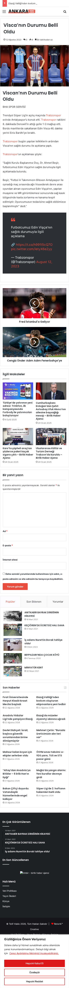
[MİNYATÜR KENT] (13, 671)
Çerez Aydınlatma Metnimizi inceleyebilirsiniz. (34, 953)
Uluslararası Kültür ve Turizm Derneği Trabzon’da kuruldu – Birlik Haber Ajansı (49, 453)
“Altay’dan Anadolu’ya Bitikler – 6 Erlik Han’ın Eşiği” (16, 774)
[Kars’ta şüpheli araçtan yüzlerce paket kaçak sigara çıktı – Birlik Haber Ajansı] (18, 436)
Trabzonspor (53, 115)
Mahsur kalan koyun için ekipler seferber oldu (17, 753)
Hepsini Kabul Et (35, 963)
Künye (6, 901)
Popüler (10, 601)
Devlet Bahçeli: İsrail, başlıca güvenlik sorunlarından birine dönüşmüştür (15, 735)
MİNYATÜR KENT (33, 667)
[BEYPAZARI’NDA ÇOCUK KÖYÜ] (13, 658)
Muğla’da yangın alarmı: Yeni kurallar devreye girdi (51, 774)
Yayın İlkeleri (9, 896)
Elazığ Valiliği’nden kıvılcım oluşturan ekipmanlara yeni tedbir (51, 701)
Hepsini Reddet (34, 981)
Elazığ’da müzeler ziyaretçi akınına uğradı (50, 717)
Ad (5, 531)
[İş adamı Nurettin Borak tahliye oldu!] (13, 644)
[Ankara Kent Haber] (21, 11)
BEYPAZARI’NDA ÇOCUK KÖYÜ (41, 654)
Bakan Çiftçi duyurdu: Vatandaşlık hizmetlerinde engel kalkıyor (16, 794)
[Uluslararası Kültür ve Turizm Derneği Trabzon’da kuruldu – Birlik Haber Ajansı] (51, 436)
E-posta (8, 545)
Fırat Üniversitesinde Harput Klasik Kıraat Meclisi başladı (15, 701)
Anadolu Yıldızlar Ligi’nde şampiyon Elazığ (17, 717)
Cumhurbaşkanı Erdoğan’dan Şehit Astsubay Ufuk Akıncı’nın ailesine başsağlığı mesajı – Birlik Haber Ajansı (51, 410)
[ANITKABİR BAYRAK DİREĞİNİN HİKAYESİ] (13, 616)
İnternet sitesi (10, 559)
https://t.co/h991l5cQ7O (34, 245)
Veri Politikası (10, 891)
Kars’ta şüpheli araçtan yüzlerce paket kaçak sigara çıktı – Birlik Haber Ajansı (18, 453)
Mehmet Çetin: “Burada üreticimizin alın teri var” (50, 734)
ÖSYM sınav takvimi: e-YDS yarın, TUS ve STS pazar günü (50, 755)
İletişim (6, 906)
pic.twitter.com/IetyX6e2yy (31, 249)
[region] (34, 961)
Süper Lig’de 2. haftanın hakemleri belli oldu (50, 790)
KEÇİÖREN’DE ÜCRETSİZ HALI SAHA (44, 625)
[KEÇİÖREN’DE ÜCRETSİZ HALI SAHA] (13, 630)
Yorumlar (58, 601)
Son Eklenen (33, 601)
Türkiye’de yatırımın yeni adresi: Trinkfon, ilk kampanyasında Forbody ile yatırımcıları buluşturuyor (17, 409)
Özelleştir (34, 972)
